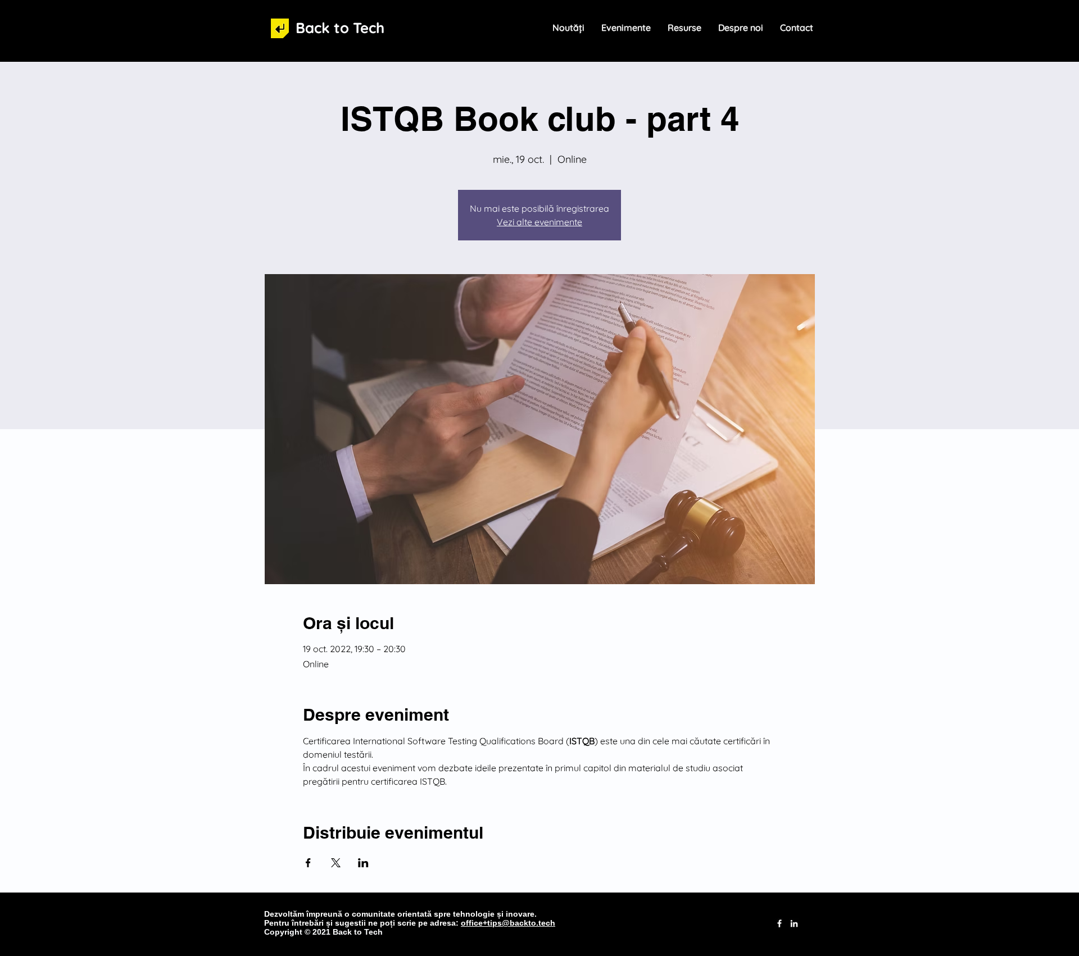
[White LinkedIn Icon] (794, 923)
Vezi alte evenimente (539, 221)
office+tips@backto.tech (508, 922)
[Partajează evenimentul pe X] (335, 862)
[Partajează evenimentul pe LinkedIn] (363, 862)
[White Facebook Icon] (779, 923)
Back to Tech (340, 28)
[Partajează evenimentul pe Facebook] (308, 862)
